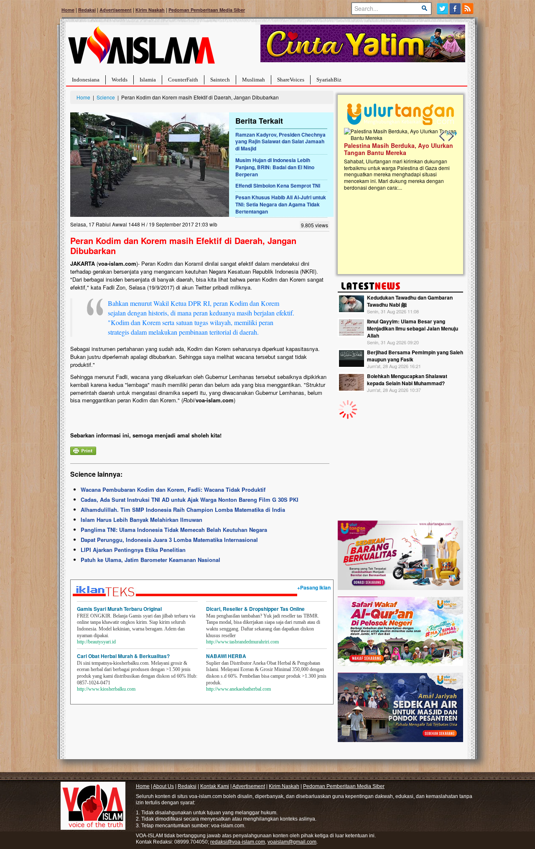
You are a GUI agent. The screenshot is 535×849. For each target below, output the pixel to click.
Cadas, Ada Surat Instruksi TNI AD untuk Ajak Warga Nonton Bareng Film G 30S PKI (189, 499)
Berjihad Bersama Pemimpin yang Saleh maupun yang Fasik (415, 355)
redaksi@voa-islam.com (237, 842)
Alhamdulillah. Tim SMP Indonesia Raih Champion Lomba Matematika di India (183, 509)
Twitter (442, 8)
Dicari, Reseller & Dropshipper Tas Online (255, 609)
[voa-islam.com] (141, 48)
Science (106, 97)
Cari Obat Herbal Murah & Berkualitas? (123, 656)
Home (67, 10)
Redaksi (87, 10)
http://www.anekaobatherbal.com (238, 689)
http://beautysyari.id (96, 642)
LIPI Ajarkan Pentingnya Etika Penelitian (133, 550)
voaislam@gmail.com (292, 842)
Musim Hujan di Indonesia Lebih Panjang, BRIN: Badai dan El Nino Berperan (274, 167)
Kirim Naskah (150, 10)
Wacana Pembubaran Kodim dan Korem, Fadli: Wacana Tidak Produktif (173, 489)
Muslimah (253, 79)
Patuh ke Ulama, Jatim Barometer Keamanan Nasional (150, 560)
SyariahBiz (328, 79)
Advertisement (115, 10)
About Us (163, 786)
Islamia (148, 79)
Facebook (455, 8)
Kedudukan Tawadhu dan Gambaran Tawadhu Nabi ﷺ (410, 301)
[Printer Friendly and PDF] (83, 449)
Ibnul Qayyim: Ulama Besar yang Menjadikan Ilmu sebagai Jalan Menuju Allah (412, 328)
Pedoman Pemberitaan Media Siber (206, 10)
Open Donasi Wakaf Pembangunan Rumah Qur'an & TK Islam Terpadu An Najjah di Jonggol (397, 159)
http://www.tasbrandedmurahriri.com (242, 642)
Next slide (450, 136)
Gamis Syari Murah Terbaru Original (119, 609)
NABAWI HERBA (226, 656)
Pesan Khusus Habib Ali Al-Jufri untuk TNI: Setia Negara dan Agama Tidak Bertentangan (280, 204)
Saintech (220, 79)
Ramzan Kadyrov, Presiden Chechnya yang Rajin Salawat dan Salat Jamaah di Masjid (280, 142)
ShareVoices (290, 79)
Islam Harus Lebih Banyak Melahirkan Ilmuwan (141, 520)
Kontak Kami (214, 786)
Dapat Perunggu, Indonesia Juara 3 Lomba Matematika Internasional (169, 540)
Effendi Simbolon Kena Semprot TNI (277, 185)
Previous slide (442, 136)
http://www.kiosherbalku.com (106, 689)
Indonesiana (85, 79)
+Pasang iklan (314, 587)
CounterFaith (183, 79)
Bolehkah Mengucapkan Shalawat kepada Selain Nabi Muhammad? (407, 379)
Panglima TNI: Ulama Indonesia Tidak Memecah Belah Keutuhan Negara (174, 530)
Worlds (119, 79)
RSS (468, 8)
